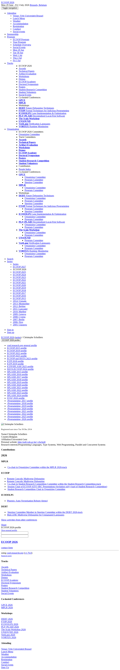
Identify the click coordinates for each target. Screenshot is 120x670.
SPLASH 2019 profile (17, 382)
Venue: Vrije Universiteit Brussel (28, 15)
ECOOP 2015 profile (17, 348)
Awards (22, 68)
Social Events (19, 47)
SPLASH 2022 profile (17, 390)
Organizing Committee (29, 134)
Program (11, 37)
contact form (7, 547)
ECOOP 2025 (19, 272)
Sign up (10, 332)
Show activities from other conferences (19, 520)
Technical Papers (26, 71)
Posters (22, 87)
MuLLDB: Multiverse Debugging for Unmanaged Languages (35, 515)
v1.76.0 (28, 553)
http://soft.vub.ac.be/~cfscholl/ (31, 442)
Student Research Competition (33, 89)
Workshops (24, 76)
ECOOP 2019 (19, 288)
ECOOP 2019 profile (17, 350)
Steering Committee (34, 182)
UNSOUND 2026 (9, 632)
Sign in (10, 329)
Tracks (10, 63)
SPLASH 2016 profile (17, 374)
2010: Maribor (19, 311)
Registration (18, 26)
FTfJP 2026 (6, 621)
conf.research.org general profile (22, 345)
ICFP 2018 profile (15, 361)
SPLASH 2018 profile (17, 379)
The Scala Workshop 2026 (13, 629)
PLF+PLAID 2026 (10, 627)
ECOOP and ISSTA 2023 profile (22, 358)
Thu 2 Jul (17, 58)
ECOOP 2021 (19, 282)
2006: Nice (18, 322)
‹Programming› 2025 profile (20, 416)
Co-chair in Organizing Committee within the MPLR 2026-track (37, 467)
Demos (22, 79)
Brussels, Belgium (38, 5)
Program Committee (34, 180)
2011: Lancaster (20, 309)
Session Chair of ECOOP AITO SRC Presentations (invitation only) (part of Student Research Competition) (57, 486)
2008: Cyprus (19, 317)
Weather (16, 21)
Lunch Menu (19, 18)
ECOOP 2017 (19, 293)
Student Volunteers (27, 92)
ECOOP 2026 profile (11, 340)
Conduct (17, 29)
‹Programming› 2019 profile (20, 406)
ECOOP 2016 (19, 296)
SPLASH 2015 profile (17, 372)
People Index (25, 169)
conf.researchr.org (15, 553)
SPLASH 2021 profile (17, 387)
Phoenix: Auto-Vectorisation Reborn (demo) (27, 501)
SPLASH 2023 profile (17, 393)
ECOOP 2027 (19, 267)
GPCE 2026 (7, 605)
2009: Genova (19, 314)
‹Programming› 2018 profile (20, 403)
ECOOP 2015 (19, 298)
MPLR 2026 (7, 607)
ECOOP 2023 (19, 277)
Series (15, 264)
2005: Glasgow (20, 325)
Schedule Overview (22, 44)
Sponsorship (12, 34)
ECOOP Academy (27, 81)
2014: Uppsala (19, 301)
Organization (13, 129)
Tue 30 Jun (18, 52)
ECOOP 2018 (19, 290)
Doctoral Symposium (28, 84)
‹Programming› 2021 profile (20, 411)
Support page (6, 556)
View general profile (9, 530)
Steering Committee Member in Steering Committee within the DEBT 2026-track (45, 512)
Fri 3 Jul (16, 60)
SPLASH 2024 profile (17, 395)
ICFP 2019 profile (15, 364)
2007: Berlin (18, 319)
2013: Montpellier (21, 303)
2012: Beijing (19, 306)
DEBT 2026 (7, 619)
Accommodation (20, 23)
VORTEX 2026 (8, 637)
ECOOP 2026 (7, 337)
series (18, 337)
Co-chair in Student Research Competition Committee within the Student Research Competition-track (54, 484)
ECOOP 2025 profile (17, 356)
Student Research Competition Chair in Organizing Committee (36, 489)
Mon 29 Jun (18, 50)
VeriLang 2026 (8, 635)
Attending (11, 13)
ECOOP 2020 (19, 285)
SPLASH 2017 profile (17, 377)
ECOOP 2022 (19, 280)
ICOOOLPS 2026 (9, 624)
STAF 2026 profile (16, 398)
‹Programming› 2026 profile (20, 419)
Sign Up (5, 667)
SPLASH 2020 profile (17, 385)
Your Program (19, 42)
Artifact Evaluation (27, 73)
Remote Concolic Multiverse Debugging (25, 478)
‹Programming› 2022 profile (20, 414)
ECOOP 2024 (19, 274)
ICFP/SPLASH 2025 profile (20, 366)
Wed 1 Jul (17, 55)
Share (3, 525)
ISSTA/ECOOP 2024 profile (20, 369)
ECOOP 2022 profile (17, 353)
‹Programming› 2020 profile (20, 408)
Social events (19, 31)
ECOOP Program (21, 39)
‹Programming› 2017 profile (20, 401)
